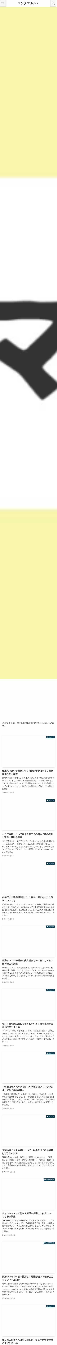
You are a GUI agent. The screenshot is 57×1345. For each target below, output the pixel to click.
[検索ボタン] (53, 3)
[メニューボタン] (3, 3)
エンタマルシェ (28, 3)
